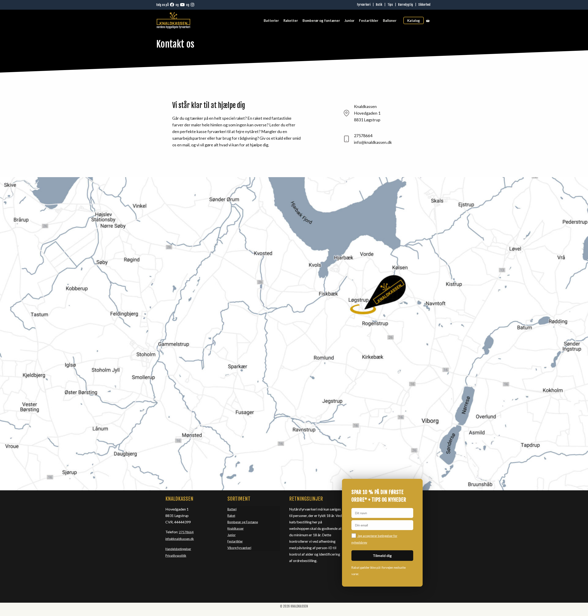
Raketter (290, 20)
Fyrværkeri (363, 4)
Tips (390, 4)
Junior (349, 20)
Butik (379, 4)
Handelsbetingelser (178, 549)
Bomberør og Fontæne (242, 522)
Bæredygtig (405, 4)
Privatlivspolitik (175, 555)
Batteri (232, 509)
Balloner (389, 20)
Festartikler (368, 20)
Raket (231, 515)
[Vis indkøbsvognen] (428, 20)
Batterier (271, 20)
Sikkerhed (424, 4)
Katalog (413, 20)
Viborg (232, 548)
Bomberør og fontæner (321, 20)
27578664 (186, 532)
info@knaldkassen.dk (179, 539)
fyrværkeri (244, 548)
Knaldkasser (235, 528)
